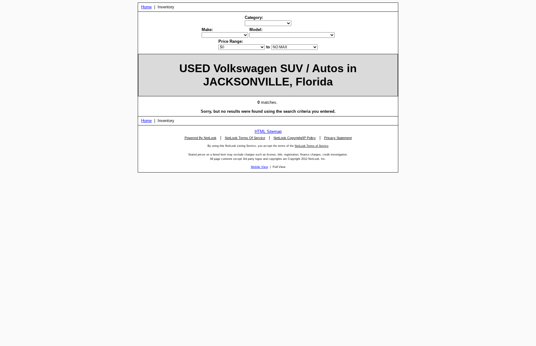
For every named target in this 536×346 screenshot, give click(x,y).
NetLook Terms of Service (311, 145)
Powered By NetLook (201, 138)
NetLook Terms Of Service (245, 138)
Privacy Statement (338, 138)
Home (146, 7)
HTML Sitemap (268, 131)
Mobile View (259, 167)
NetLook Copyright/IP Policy (295, 138)
